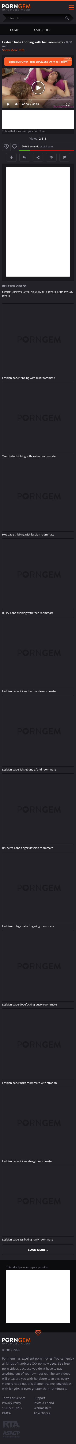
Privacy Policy (11, 1403)
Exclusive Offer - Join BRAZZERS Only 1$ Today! (38, 61)
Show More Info (13, 50)
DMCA (6, 1413)
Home (14, 30)
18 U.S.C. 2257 (12, 1408)
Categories (42, 30)
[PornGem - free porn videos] (16, 7)
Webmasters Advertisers (43, 1410)
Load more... (38, 1250)
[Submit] (68, 18)
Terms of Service (14, 1398)
